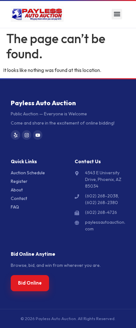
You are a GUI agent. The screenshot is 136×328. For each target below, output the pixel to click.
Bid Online (30, 283)
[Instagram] (26, 135)
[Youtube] (37, 135)
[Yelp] (15, 135)
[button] (117, 14)
